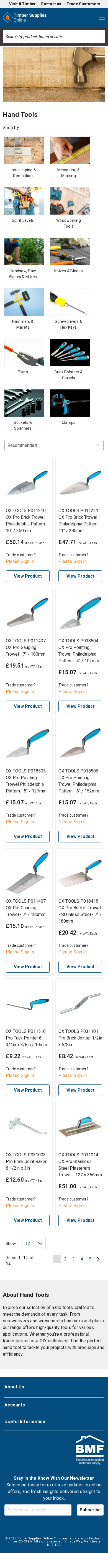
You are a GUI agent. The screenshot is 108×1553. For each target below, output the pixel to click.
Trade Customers (83, 4)
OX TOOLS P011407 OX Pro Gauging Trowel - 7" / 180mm (26, 647)
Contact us (51, 4)
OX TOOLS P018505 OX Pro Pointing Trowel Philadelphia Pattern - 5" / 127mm (26, 781)
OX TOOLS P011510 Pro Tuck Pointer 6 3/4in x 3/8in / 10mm (26, 1038)
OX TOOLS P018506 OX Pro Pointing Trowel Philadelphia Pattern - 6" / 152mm (78, 781)
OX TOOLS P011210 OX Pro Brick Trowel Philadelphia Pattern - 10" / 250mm (27, 520)
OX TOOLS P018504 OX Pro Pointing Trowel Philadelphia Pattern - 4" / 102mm (78, 650)
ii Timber (27, 4)
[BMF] (90, 1450)
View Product (28, 576)
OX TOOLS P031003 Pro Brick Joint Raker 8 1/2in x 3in (26, 1161)
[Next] (98, 1259)
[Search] (101, 36)
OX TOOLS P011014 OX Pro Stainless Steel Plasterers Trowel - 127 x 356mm (80, 1164)
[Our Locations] (58, 18)
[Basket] (91, 18)
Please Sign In (20, 561)
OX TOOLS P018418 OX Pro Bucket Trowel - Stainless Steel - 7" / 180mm (80, 911)
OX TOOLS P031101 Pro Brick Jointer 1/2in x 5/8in (80, 1038)
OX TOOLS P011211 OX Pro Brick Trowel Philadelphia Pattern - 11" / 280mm (79, 520)
